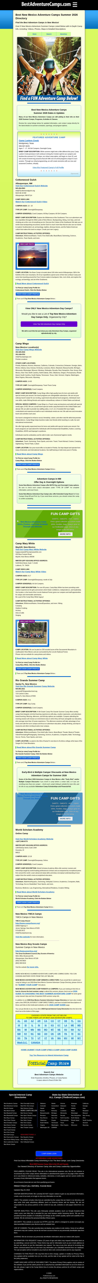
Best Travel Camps (9, 1130)
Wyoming (85, 1125)
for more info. (33, 967)
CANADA (35, 1042)
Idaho (53, 1108)
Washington (54, 1125)
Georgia (85, 1106)
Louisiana (63, 1110)
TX (32, 1038)
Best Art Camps (8, 1108)
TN (25, 1038)
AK (25, 1021)
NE (59, 1029)
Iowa (84, 1108)
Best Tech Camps (26, 1122)
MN (32, 1029)
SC (79, 1034)
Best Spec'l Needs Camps (28, 1115)
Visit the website (23, 937)
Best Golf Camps (9, 1134)
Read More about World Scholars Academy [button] (35, 892)
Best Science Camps (27, 1108)
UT (39, 1038)
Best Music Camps (9, 1144)
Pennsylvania (64, 1120)
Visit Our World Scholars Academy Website (34, 839)
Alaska (53, 1103)
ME (72, 1025)
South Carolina (87, 1120)
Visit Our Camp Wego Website (29, 350)
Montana (43, 1115)
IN (39, 1025)
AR (38, 1021)
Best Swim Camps (26, 1120)
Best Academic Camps (10, 1103)
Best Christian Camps (10, 1122)
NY (25, 1034)
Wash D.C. (22, 1042)
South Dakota (44, 1122)
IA (46, 1025)
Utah (72, 1122)
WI (72, 1038)
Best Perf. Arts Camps (27, 1106)
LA (65, 1025)
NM (19, 1034)
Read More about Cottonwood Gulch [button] (33, 283)
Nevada (62, 1115)
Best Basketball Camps (11, 1115)
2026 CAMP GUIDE (57, 1005)
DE (65, 1021)
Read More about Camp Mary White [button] (32, 658)
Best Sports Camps (26, 1118)
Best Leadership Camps (11, 1142)
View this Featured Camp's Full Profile (48, 167)
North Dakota (75, 1118)
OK (52, 1034)
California (85, 1103)
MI (25, 1029)
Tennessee (54, 1122)
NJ (79, 1029)
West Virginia (64, 1125)
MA (19, 1029)
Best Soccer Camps (27, 1113)
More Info (65, 534)
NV (65, 1029)
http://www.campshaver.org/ (28, 923)
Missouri (85, 1113)
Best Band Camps (9, 1110)
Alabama (43, 1103)
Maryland (85, 1110)
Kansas (42, 1110)
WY (79, 1038)
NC (32, 1034)
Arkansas (74, 1103)
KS (52, 1025)
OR (59, 1034)
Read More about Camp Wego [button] (30, 454)
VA (52, 1038)
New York (54, 1118)
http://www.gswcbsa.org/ (26, 951)
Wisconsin (74, 1125)
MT (52, 1029)
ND (38, 1034)
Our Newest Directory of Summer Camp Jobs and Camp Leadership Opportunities (49, 1165)
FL (72, 1021)
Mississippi (74, 1113)
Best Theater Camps (27, 1127)
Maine (73, 1110)
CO (52, 1021)
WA (59, 1038)
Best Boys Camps (9, 1118)
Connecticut (55, 1106)
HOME (24, 1050)
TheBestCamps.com (49, 1275)
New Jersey (86, 1115)
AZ (32, 1021)
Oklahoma (43, 1120)
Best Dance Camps (10, 1125)
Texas (62, 1122)
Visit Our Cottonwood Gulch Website (32, 186)
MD (79, 1025)
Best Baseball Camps (10, 1113)
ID (26, 1025)
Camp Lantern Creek (29, 140)
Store (34, 34)
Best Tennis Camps (26, 1125)
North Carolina (64, 1118)
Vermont (85, 1122)
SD (18, 1038)
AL (19, 1021)
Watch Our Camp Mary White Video (31, 572)
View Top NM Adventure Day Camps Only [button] (49, 324)
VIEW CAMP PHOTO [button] (27, 244)
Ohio (84, 1118)
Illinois (62, 1108)
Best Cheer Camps (9, 1120)
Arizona (62, 1103)
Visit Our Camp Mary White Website (31, 549)
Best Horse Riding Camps (11, 1139)
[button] (32, 266)
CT (59, 1021)
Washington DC (45, 1127)
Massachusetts (44, 1113)
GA (79, 1021)
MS (39, 1029)
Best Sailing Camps (26, 1139)
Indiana (73, 1108)
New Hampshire (76, 1115)
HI (19, 1025)
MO (45, 1029)
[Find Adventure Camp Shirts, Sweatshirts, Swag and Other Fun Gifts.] (32, 527)
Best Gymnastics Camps (11, 1137)
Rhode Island (75, 1120)
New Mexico (44, 1118)
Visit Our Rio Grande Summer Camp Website (35, 686)
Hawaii (42, 1108)
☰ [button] (75, 4)
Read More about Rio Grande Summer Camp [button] (36, 747)
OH (45, 1034)
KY (59, 1025)
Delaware (63, 1106)
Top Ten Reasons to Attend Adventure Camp (49, 1055)
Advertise (63, 34)
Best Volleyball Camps (27, 1142)
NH (72, 1029)
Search (48, 34)
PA (65, 1034)
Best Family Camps (10, 1127)
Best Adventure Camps (11, 1106)
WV (65, 1038)
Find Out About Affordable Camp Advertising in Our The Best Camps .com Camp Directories (49, 1159)
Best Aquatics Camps (27, 1137)
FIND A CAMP (54, 1050)
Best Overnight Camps (27, 1103)
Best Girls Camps (9, 1132)
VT (45, 1038)
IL (32, 1025)
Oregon (53, 1120)
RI (72, 1034)
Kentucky (54, 1110)
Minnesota (63, 1113)
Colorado (43, 1106)
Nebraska (54, 1115)
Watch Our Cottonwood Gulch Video (31, 202)
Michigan (54, 1113)
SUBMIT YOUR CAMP (28, 985)
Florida (73, 1106)
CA (45, 1021)
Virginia (42, 1125)
